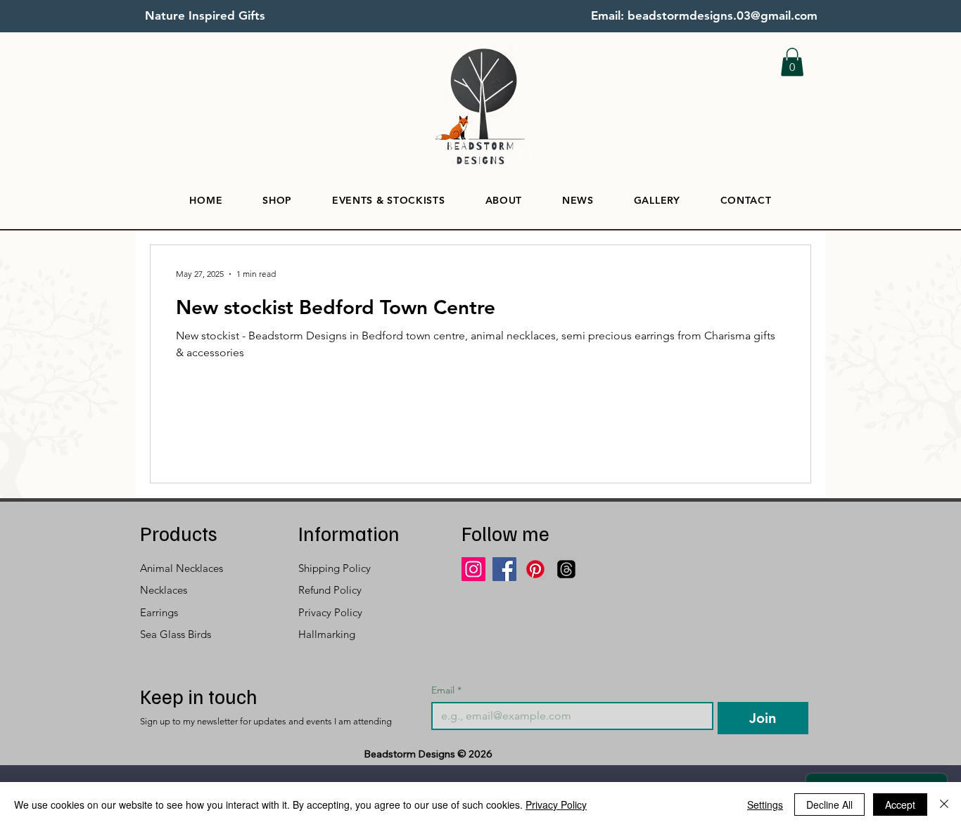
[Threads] (566, 569)
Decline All (829, 804)
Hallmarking (326, 634)
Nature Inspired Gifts (205, 15)
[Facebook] (504, 569)
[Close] (944, 804)
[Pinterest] (535, 569)
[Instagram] (473, 569)
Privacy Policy (556, 804)
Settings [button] (765, 804)
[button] (792, 62)
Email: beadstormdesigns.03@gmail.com (704, 15)
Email (446, 690)
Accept (900, 804)
